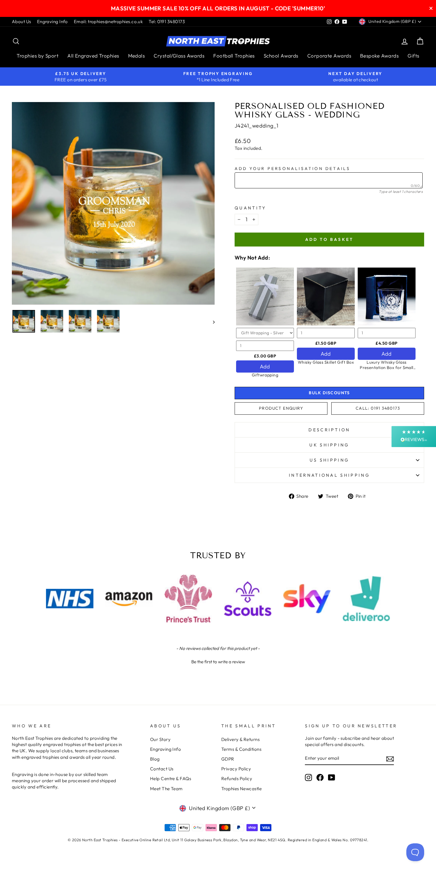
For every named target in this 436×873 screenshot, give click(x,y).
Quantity (250, 208)
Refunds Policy (236, 778)
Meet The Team (166, 788)
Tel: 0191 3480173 (167, 21)
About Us (21, 21)
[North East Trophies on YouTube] (331, 777)
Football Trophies (234, 56)
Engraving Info (52, 21)
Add (265, 366)
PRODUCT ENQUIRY (281, 408)
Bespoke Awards (379, 56)
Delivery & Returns (240, 739)
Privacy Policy (236, 769)
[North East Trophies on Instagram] (308, 777)
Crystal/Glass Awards (179, 56)
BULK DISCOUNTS (329, 392)
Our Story (160, 739)
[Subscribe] (390, 759)
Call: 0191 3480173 (378, 408)
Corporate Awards (329, 56)
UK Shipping (329, 445)
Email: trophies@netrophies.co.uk (108, 21)
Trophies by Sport (37, 56)
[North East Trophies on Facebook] (320, 777)
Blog (155, 759)
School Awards (281, 56)
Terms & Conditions (241, 749)
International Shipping (329, 475)
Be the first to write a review (218, 661)
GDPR (227, 759)
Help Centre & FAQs (170, 778)
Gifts (413, 56)
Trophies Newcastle (241, 788)
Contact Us (162, 769)
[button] (218, 661)
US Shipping (329, 460)
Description (329, 429)
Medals (136, 56)
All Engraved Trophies (93, 56)
